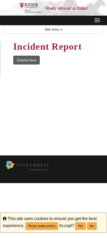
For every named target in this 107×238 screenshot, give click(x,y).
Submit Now (26, 60)
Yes (80, 226)
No (92, 226)
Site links (52, 29)
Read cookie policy (41, 226)
